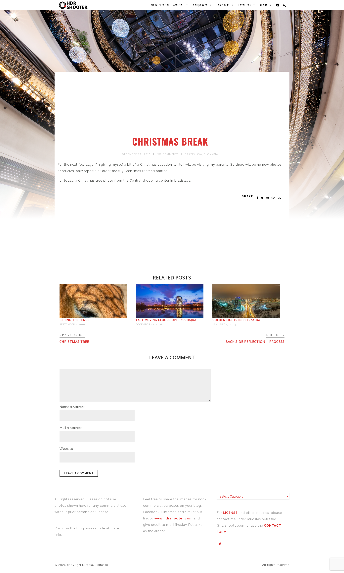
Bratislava (193, 154)
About (264, 5)
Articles (178, 5)
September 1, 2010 (72, 324)
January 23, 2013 (224, 324)
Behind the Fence (74, 320)
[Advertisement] (172, 106)
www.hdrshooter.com (173, 518)
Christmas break (170, 141)
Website (66, 449)
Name (72, 407)
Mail (71, 428)
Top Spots (223, 5)
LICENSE (231, 513)
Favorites (244, 5)
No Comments (168, 154)
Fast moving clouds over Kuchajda (166, 320)
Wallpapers (200, 5)
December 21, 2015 (136, 154)
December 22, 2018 (149, 324)
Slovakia (211, 154)
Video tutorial (159, 5)
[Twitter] (277, 5)
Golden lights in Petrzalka (236, 320)
